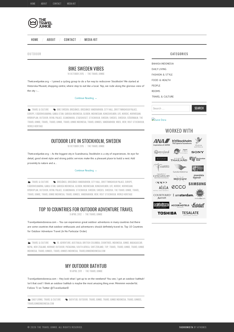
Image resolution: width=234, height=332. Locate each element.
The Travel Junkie (95, 73)
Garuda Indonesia (73, 113)
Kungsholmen (109, 113)
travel (44, 122)
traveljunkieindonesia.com (92, 251)
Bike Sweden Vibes (86, 68)
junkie (126, 242)
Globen (86, 113)
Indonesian (96, 113)
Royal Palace (55, 117)
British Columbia (91, 242)
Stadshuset (82, 117)
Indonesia (117, 242)
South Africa (83, 247)
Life (119, 113)
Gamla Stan (58, 113)
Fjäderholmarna (43, 113)
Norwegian (135, 113)
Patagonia (70, 247)
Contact (57, 3)
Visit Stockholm (135, 122)
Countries (106, 242)
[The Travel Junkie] (40, 22)
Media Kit (71, 3)
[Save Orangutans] (159, 119)
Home (32, 3)
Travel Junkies (94, 122)
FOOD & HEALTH (161, 80)
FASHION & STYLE (162, 74)
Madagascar (136, 242)
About (44, 3)
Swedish (122, 117)
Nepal (30, 247)
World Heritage (35, 126)
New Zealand (40, 247)
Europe (30, 113)
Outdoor (43, 117)
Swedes (113, 117)
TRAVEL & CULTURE (40, 109)
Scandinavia (69, 117)
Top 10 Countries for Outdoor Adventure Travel (86, 209)
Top (106, 247)
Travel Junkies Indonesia (65, 251)
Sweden (104, 117)
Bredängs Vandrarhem (92, 109)
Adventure (65, 242)
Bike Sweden (63, 109)
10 (58, 242)
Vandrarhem (109, 122)
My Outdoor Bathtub (86, 265)
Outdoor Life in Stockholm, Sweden (86, 140)
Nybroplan (32, 117)
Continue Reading (86, 98)
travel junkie (55, 122)
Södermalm (132, 117)
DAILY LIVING (37, 299)
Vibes (118, 122)
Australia (77, 242)
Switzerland (97, 247)
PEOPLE (156, 85)
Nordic (125, 113)
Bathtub (73, 299)
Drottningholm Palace (125, 109)
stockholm (94, 117)
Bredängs (75, 109)
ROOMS (156, 91)
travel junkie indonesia (74, 122)
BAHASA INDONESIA (163, 63)
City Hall (108, 109)
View (124, 122)
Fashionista (186, 327)
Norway (50, 247)
